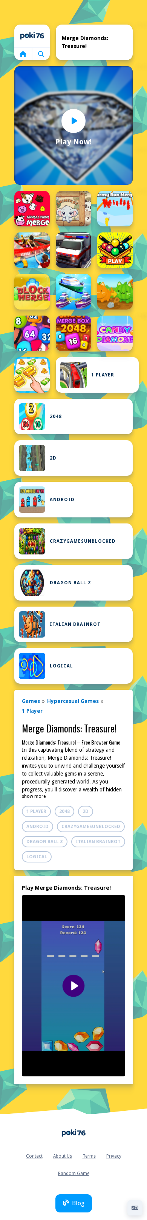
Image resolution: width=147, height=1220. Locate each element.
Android (62, 499)
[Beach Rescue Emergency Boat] (32, 250)
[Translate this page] (134, 1207)
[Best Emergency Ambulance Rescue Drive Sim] (73, 250)
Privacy (113, 1156)
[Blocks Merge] (32, 292)
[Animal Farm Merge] (32, 208)
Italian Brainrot (75, 624)
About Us (62, 1156)
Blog (78, 1203)
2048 (56, 416)
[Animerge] (73, 208)
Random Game (73, 1173)
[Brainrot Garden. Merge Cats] (115, 292)
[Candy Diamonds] (115, 333)
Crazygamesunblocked (83, 541)
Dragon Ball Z (70, 582)
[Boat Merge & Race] (73, 292)
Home (32, 36)
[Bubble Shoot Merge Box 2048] (73, 333)
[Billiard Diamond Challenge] (115, 250)
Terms (89, 1156)
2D (53, 458)
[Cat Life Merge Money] (32, 375)
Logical (61, 666)
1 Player (102, 375)
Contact (34, 1156)
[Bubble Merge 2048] (32, 333)
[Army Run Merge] (115, 208)
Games (31, 701)
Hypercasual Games (73, 701)
